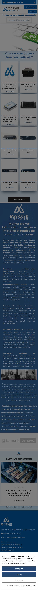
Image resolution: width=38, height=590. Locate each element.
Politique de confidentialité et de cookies (21, 585)
